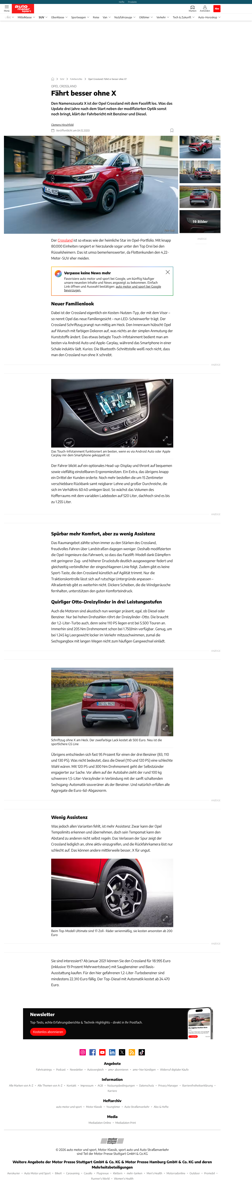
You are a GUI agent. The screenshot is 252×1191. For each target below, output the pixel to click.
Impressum (87, 1085)
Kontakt (71, 1085)
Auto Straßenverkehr (136, 1106)
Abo (217, 8)
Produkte (132, 1)
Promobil (209, 1173)
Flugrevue (103, 1173)
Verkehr (161, 17)
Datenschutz (146, 1085)
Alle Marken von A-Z (21, 1085)
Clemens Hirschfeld (62, 124)
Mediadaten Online (100, 1122)
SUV (41, 17)
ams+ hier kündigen (144, 1069)
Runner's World (100, 1178)
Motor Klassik (94, 1106)
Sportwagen (78, 17)
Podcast (61, 1069)
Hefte (121, 1)
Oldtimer (144, 17)
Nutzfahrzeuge (123, 17)
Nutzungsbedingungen (121, 1085)
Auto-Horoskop (207, 17)
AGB (100, 1085)
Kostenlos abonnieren (48, 1032)
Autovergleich (95, 1069)
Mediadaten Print (125, 1122)
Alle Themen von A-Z (50, 1085)
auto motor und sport (69, 1106)
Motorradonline (176, 1173)
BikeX (58, 1173)
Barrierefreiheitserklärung (197, 1085)
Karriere (112, 1090)
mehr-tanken (134, 1173)
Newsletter (76, 1069)
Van (105, 17)
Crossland (65, 240)
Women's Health (123, 1178)
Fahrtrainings (44, 1069)
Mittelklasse (25, 17)
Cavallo (88, 1173)
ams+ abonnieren (118, 1069)
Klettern (117, 1173)
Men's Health (154, 1173)
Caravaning (73, 1173)
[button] (91, 185)
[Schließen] (168, 272)
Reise (96, 17)
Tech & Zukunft (182, 17)
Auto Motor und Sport (37, 1173)
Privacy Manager (168, 1085)
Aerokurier (13, 1173)
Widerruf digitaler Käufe (174, 1069)
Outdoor (195, 1173)
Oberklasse (57, 17)
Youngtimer (113, 1106)
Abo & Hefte (161, 1106)
